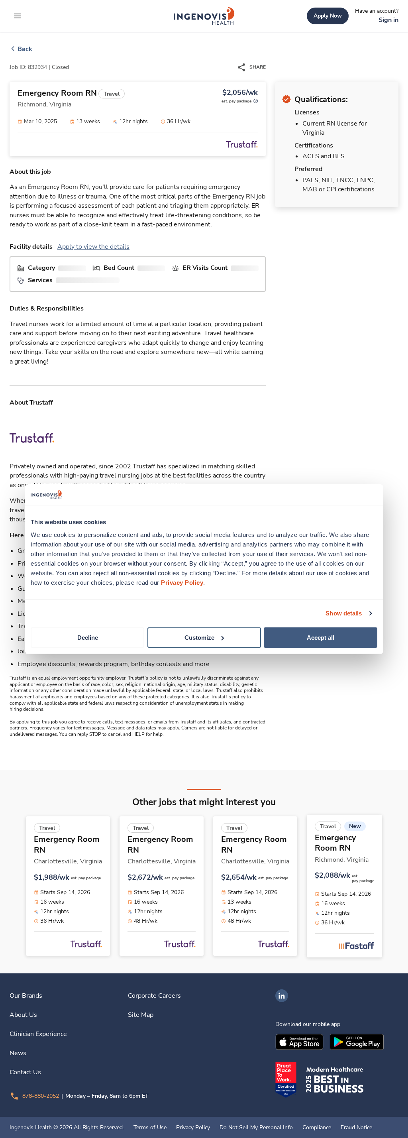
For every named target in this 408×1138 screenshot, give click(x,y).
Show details (344, 613)
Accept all (320, 637)
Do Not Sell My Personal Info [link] (256, 1127)
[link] (204, 16)
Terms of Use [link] (150, 1127)
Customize (199, 637)
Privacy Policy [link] (193, 1127)
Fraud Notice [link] (356, 1127)
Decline (87, 637)
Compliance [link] (316, 1127)
